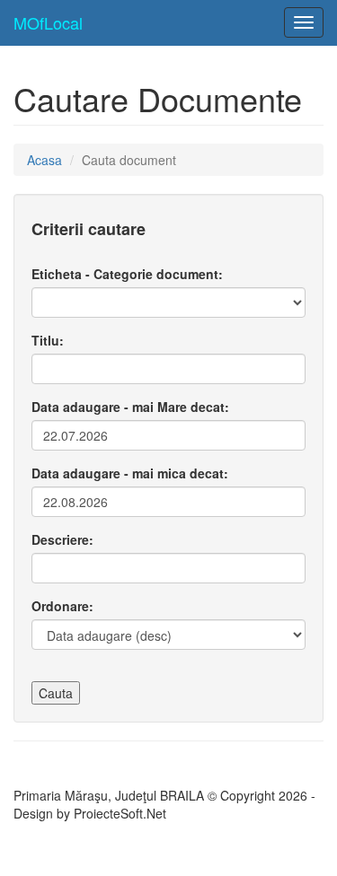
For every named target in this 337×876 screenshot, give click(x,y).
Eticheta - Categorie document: (127, 274)
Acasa (44, 160)
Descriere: (62, 539)
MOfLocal (48, 22)
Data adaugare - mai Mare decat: (130, 407)
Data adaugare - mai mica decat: (129, 473)
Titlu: (47, 340)
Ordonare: (62, 606)
